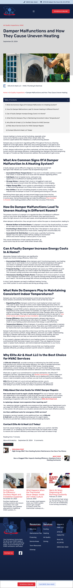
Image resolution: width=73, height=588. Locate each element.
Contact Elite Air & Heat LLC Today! (20, 130)
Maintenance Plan (36, 533)
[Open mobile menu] (34, 11)
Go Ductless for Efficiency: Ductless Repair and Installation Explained (12, 493)
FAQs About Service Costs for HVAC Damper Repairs (26, 126)
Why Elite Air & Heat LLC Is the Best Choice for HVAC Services (28, 122)
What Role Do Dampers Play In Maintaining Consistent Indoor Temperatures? (33, 118)
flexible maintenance (42, 374)
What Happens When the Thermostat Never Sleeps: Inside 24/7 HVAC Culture (35, 493)
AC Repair (8, 444)
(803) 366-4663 (62, 547)
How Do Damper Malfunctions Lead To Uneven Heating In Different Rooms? (33, 109)
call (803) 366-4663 (46, 584)
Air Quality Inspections (11, 25)
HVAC (22, 25)
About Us (33, 529)
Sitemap (32, 549)
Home (5, 92)
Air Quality (46, 537)
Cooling (46, 529)
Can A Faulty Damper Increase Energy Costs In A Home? (26, 114)
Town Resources (35, 545)
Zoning (45, 541)
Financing (33, 537)
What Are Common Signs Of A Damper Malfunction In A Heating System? (32, 105)
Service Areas (34, 541)
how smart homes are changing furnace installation (35, 315)
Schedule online (26, 584)
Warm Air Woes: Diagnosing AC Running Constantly (58, 492)
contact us (8, 553)
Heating (46, 533)
